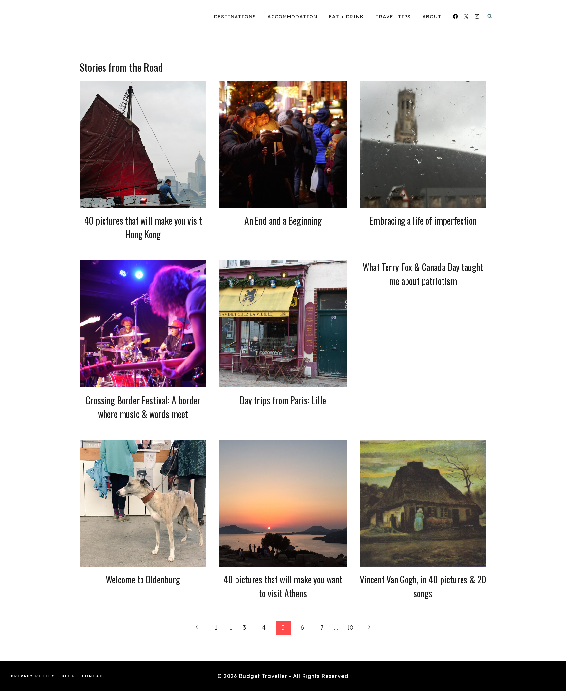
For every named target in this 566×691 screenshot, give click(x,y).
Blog (68, 676)
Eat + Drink (346, 16)
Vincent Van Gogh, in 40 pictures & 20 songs (423, 586)
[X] (466, 16)
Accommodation (292, 16)
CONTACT (94, 676)
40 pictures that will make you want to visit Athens (282, 586)
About (432, 16)
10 (350, 627)
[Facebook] (455, 16)
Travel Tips (393, 16)
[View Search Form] (489, 16)
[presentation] (143, 144)
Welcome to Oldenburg (143, 579)
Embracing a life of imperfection (423, 220)
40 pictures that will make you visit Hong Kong (143, 227)
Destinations (235, 16)
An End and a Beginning (283, 220)
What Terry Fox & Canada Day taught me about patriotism (423, 273)
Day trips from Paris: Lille (283, 400)
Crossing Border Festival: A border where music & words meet (143, 407)
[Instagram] (477, 16)
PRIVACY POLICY (33, 676)
